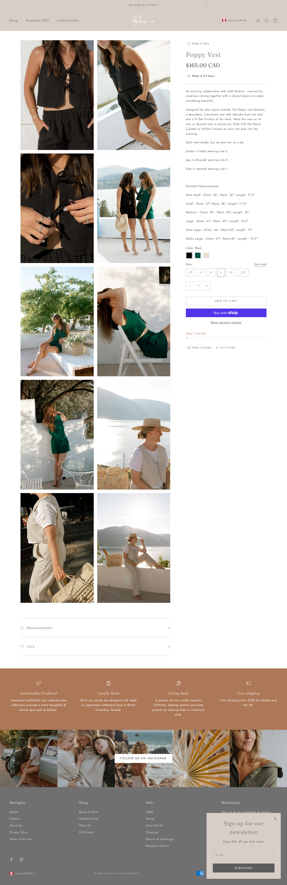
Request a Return (157, 846)
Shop (13, 20)
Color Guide (67, 20)
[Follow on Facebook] (11, 860)
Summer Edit (37, 20)
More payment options (226, 322)
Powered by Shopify (128, 873)
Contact (14, 818)
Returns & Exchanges (160, 839)
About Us (15, 825)
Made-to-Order (89, 818)
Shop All (85, 825)
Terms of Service (20, 839)
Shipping (152, 832)
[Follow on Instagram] (21, 860)
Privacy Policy (18, 832)
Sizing (150, 818)
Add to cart (226, 301)
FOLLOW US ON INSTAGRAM (143, 758)
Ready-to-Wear (88, 812)
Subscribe (244, 868)
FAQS (149, 812)
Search (14, 812)
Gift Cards (86, 832)
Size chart (260, 264)
